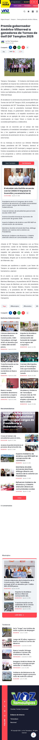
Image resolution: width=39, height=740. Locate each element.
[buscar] (24, 11)
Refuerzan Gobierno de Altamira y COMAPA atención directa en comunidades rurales (18, 237)
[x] (14, 47)
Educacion (4, 440)
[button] (11, 60)
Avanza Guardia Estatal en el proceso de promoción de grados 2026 (17, 218)
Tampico (13, 19)
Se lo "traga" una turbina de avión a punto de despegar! (24, 630)
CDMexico (6, 429)
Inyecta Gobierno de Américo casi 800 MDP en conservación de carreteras (19, 223)
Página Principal (5, 19)
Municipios (4, 349)
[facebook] (10, 47)
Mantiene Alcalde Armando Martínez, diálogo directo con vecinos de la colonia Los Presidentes (19, 230)
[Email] (23, 47)
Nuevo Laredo (17, 5)
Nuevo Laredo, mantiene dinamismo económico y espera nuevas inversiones (9, 393)
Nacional (35, 5)
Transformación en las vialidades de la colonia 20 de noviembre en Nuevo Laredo (9, 368)
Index (19, 498)
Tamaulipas (27, 5)
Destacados (17, 645)
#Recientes (27, 306)
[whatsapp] (19, 47)
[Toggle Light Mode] (28, 11)
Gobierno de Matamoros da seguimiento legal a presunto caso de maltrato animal (24, 674)
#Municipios (15, 306)
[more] (27, 47)
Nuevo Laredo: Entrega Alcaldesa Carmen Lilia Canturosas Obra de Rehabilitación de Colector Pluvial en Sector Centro (23, 652)
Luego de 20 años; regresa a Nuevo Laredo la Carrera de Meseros (24, 641)
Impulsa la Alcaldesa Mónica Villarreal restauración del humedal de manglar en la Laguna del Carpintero (28, 339)
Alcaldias (19, 478)
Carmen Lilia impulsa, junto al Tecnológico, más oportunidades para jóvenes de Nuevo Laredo (29, 368)
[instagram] (5, 711)
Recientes (20, 2)
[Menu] (33, 11)
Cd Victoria (26, 163)
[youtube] (5, 716)
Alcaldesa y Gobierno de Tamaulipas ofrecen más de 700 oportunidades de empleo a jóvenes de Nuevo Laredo (28, 396)
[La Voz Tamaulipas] (5, 11)
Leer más (18, 615)
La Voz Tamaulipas (26, 730)
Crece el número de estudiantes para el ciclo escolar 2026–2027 (18, 212)
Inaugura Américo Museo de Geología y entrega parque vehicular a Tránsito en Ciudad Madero (24, 663)
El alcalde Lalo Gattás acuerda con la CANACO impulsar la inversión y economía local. (19, 191)
